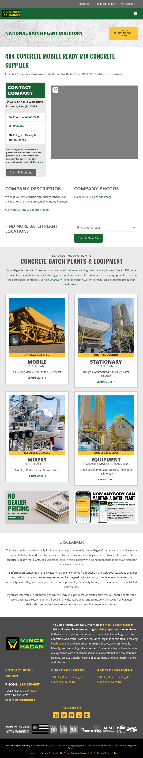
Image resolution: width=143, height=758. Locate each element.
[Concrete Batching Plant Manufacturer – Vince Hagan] (11, 11)
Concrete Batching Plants (43, 745)
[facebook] (56, 715)
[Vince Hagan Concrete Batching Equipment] (106, 396)
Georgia (47, 74)
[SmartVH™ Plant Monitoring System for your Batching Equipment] (106, 492)
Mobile (37, 362)
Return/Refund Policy (107, 753)
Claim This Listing (21, 172)
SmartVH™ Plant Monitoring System (71, 279)
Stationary (106, 362)
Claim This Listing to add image (92, 196)
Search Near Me (88, 238)
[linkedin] (87, 715)
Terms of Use (32, 753)
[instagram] (79, 715)
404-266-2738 (31, 117)
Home (7, 74)
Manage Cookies (79, 753)
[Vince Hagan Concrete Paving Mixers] (37, 396)
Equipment (106, 460)
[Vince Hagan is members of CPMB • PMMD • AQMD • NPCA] (71, 725)
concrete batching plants (81, 270)
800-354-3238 (28, 690)
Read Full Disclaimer (33, 161)
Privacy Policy (47, 753)
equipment (108, 270)
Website (18, 126)
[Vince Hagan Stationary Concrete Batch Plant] (106, 299)
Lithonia (55, 74)
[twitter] (64, 715)
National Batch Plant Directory (44, 33)
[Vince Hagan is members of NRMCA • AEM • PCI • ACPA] (116, 725)
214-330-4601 (30, 684)
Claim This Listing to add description (27, 209)
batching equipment (108, 629)
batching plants (60, 643)
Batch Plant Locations (21, 74)
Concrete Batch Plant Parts (100, 745)
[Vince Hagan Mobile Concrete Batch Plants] (37, 299)
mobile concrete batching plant (43, 275)
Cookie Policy (62, 753)
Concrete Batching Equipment (71, 745)
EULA (92, 753)
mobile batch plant (117, 624)
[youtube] (71, 715)
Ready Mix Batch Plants (70, 74)
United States (37, 74)
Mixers (37, 460)
